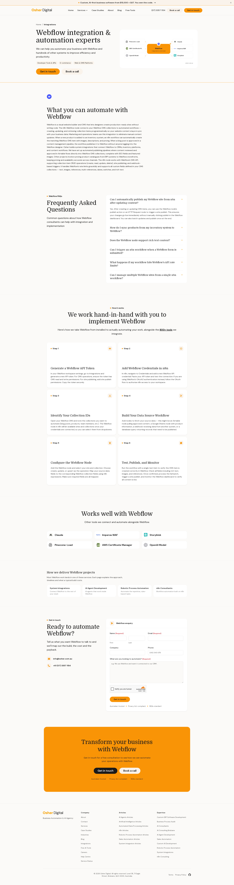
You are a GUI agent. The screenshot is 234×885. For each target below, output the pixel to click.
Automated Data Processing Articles (133, 826)
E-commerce (65, 63)
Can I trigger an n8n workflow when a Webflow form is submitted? (143, 251)
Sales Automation (164, 839)
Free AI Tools (86, 848)
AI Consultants (163, 826)
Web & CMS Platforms (84, 63)
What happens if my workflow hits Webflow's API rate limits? (142, 264)
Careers (84, 852)
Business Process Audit (166, 822)
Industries (85, 835)
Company (114, 647)
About (111, 10)
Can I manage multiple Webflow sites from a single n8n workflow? (143, 277)
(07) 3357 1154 (158, 10)
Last (130, 643)
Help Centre (85, 857)
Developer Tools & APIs (47, 63)
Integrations (50, 24)
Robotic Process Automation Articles (134, 835)
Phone (151, 647)
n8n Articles (123, 830)
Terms (170, 875)
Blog (119, 10)
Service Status (87, 861)
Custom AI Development (167, 843)
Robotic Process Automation (168, 848)
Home (70, 10)
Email (154, 633)
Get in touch (193, 10)
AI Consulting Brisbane (166, 830)
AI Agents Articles (126, 817)
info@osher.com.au (62, 658)
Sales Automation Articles (129, 839)
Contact (84, 822)
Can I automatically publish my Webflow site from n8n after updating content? (142, 201)
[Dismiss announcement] (231, 2)
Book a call (175, 10)
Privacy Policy (180, 875)
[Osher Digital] (42, 10)
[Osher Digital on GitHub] (189, 874)
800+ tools (166, 329)
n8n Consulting (163, 857)
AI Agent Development (166, 835)
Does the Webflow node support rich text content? (140, 240)
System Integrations (165, 852)
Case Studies (98, 10)
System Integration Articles (130, 843)
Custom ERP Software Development (171, 817)
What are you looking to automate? (130, 659)
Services (81, 10)
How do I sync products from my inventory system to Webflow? (142, 229)
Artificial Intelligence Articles (130, 822)
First (111, 643)
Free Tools (130, 10)
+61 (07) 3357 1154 (62, 665)
